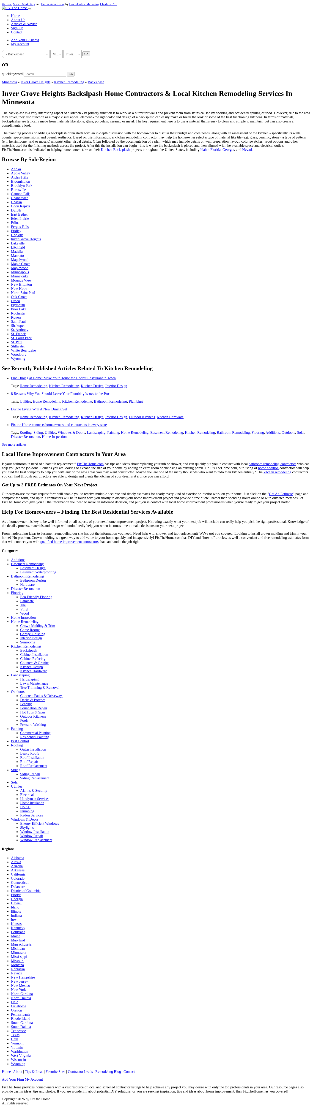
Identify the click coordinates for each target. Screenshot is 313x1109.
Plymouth (18, 305)
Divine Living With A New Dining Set (39, 409)
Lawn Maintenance (34, 683)
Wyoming (18, 359)
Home (15, 16)
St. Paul (16, 342)
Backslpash (96, 82)
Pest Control (20, 741)
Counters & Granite (34, 663)
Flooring (258, 432)
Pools (24, 720)
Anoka (16, 169)
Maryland (18, 940)
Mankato (17, 256)
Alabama (17, 858)
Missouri (17, 961)
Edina (15, 223)
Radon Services (31, 815)
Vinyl (24, 609)
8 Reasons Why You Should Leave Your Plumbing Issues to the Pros (60, 394)
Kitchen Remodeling (69, 82)
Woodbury (18, 354)
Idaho (204, 150)
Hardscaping (29, 679)
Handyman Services (34, 799)
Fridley (16, 231)
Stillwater (18, 346)
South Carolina (22, 1023)
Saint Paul (18, 321)
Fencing (26, 704)
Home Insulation (32, 803)
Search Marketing (24, 4)
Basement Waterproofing (38, 572)
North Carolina (22, 994)
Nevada (247, 150)
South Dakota (21, 1027)
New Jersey (19, 981)
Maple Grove (20, 264)
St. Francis (18, 334)
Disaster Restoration (25, 437)
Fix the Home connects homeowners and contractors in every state (59, 425)
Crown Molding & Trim (37, 626)
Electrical (27, 795)
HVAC (25, 807)
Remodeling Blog (108, 1072)
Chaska (16, 202)
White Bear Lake (23, 350)
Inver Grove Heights (35, 82)
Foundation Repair (33, 708)
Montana (17, 965)
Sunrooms (27, 642)
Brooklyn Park (21, 185)
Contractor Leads (80, 1072)
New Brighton (21, 284)
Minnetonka (19, 276)
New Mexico (20, 985)
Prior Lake (18, 309)
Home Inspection (54, 437)
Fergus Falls (20, 227)
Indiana (16, 915)
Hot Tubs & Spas (32, 712)
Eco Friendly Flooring (36, 597)
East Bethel (19, 214)
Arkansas (18, 870)
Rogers (16, 317)
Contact (16, 32)
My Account (20, 44)
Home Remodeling (33, 386)
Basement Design (33, 568)
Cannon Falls (20, 194)
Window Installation (34, 832)
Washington (19, 1051)
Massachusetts (21, 944)
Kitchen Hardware (170, 417)
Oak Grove (19, 297)
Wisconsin (18, 1060)
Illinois (16, 911)
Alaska (16, 862)
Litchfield (18, 247)
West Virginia (21, 1055)
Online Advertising (53, 4)
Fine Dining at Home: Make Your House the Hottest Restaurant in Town (63, 378)
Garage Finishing (32, 634)
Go (86, 54)
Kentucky (18, 928)
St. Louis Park (21, 338)
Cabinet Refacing (32, 659)
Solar (300, 432)
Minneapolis (20, 272)
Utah (14, 1039)
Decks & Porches (32, 700)
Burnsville (18, 190)
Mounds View (21, 280)
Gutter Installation (33, 749)
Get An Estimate (281, 494)
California (18, 874)
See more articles (14, 444)
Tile (23, 605)
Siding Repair (30, 774)
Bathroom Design (33, 580)
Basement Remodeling (166, 432)
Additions (273, 432)
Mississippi (19, 957)
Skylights (27, 828)
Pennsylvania (20, 1014)
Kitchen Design (92, 386)
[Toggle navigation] (29, 9)
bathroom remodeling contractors (272, 464)
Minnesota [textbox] (57, 54)
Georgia (228, 150)
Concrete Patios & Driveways (41, 696)
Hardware (27, 584)
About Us (18, 20)
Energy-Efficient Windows (39, 823)
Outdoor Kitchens (142, 417)
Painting (113, 432)
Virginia (17, 1047)
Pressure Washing (33, 725)
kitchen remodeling (277, 472)
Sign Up (17, 28)
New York (18, 990)
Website (7, 4)
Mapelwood (19, 260)
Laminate (27, 601)
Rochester (18, 313)
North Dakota (21, 998)
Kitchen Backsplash (115, 150)
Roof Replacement (33, 766)
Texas (15, 1035)
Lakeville (18, 243)
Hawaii (16, 903)
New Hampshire (23, 977)
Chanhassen (19, 198)
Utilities (25, 401)
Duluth (16, 210)
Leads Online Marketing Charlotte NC (93, 4)
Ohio (14, 1002)
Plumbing (136, 401)
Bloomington (20, 181)
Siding (38, 432)
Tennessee (18, 1031)
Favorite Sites (55, 1072)
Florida (215, 150)
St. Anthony (19, 330)
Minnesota (9, 82)
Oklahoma (18, 1006)
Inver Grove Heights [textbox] (73, 54)
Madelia (17, 251)
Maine (15, 936)
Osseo (15, 301)
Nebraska (18, 969)
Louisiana (18, 932)
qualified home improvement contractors (69, 542)
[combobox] (25, 54)
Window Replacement (36, 840)
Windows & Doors (71, 432)
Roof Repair (29, 762)
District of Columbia (26, 891)
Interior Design (116, 386)
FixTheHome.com (90, 464)
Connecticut (19, 882)
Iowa (14, 920)
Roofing (26, 432)
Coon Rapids (20, 206)
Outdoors (288, 432)
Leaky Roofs (29, 753)
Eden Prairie (20, 218)
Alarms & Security (33, 790)
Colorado (18, 878)
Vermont (17, 1043)
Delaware (18, 887)
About (17, 1072)
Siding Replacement (34, 778)
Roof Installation (32, 757)
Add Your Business (25, 40)
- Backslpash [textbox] (14, 54)
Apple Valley (20, 173)
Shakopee (18, 326)
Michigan (18, 948)
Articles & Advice (24, 24)
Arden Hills (19, 177)
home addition (268, 468)
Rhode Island (20, 1018)
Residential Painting (34, 737)
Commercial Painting (35, 733)
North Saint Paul (23, 293)
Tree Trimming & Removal (39, 687)
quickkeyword (12, 74)
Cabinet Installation (34, 654)
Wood (24, 613)
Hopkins (17, 235)
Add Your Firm (13, 1079)
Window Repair (31, 836)
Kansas (16, 924)
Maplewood (19, 268)
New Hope (19, 288)
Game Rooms (30, 630)
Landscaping (96, 432)
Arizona (17, 866)
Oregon (16, 1010)
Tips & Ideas (34, 1072)
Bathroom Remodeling (110, 401)
